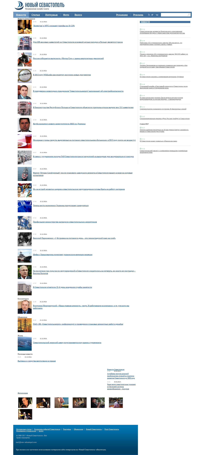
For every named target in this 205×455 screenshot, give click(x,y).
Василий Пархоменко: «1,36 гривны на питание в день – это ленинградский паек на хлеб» (74, 238)
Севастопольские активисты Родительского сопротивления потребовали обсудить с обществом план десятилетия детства (162, 32)
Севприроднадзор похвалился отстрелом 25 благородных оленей (163, 109)
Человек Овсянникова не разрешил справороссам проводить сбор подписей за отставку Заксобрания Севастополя (163, 66)
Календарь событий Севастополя (47, 429)
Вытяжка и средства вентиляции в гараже (37, 361)
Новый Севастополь (94, 429)
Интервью (51, 14)
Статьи (36, 14)
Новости (21, 14)
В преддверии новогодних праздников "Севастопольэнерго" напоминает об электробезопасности (78, 91)
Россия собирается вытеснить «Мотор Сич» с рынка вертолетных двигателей (68, 58)
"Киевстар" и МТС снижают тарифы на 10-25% (54, 25)
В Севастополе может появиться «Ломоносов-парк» (158, 141)
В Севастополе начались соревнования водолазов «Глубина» (162, 77)
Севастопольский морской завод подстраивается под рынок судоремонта (67, 342)
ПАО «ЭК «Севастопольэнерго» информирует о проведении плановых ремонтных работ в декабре (78, 324)
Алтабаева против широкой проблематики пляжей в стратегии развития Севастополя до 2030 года (121, 376)
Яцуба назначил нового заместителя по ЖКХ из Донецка (59, 123)
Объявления (78, 429)
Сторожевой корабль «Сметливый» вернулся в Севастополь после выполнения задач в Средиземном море (164, 87)
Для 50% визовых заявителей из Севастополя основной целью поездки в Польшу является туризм (78, 42)
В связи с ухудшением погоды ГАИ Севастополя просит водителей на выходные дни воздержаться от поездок (83, 156)
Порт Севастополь (111, 429)
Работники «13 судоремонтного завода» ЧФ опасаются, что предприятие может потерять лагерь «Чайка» (161, 43)
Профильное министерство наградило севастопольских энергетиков (65, 221)
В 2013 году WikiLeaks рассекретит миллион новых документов (62, 74)
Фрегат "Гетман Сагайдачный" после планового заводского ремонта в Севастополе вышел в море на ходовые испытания (82, 174)
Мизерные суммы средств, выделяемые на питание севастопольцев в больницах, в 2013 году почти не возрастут (84, 140)
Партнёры (67, 429)
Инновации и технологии (26, 431)
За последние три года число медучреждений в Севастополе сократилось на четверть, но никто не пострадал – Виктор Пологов (84, 272)
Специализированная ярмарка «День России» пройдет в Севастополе (165, 118)
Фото (66, 14)
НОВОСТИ (145, 22)
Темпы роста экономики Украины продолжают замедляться (60, 205)
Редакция (122, 14)
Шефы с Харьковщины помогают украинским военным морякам (62, 254)
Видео (78, 14)
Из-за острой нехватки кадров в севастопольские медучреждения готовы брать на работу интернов (79, 189)
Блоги (41, 431)
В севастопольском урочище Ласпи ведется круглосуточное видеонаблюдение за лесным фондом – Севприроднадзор (161, 98)
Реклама (138, 14)
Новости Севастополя (115, 369)
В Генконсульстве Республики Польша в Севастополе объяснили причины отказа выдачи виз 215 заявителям (83, 107)
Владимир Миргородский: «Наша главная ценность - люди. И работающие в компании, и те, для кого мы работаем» (81, 306)
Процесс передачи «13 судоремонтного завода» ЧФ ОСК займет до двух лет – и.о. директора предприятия (164, 55)
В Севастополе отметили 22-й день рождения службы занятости (62, 287)
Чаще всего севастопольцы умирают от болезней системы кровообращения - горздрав (121, 386)
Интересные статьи (24, 429)
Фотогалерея (23, 393)
